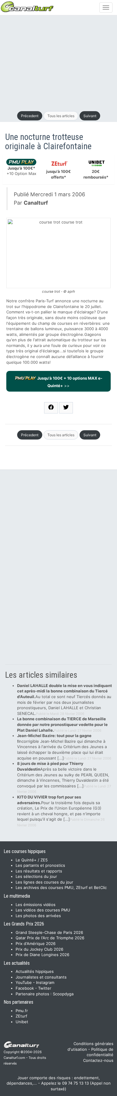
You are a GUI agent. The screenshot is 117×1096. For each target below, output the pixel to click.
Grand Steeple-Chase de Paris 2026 (49, 932)
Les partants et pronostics (40, 865)
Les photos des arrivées (38, 915)
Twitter (44, 988)
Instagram (45, 982)
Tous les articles (60, 116)
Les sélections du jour (36, 876)
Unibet (22, 1021)
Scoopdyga (63, 993)
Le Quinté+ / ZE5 (32, 860)
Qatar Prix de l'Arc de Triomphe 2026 (50, 937)
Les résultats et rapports (39, 871)
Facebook (25, 988)
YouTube (24, 982)
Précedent (29, 116)
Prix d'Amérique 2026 (36, 943)
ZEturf (21, 1016)
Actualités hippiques (35, 971)
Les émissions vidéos (36, 904)
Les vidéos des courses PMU (43, 910)
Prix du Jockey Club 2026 (39, 949)
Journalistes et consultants (41, 977)
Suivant (89, 116)
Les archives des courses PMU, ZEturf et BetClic (61, 887)
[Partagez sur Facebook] (51, 407)
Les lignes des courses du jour (44, 882)
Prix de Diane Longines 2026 (42, 954)
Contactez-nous (98, 1060)
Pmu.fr (22, 1010)
